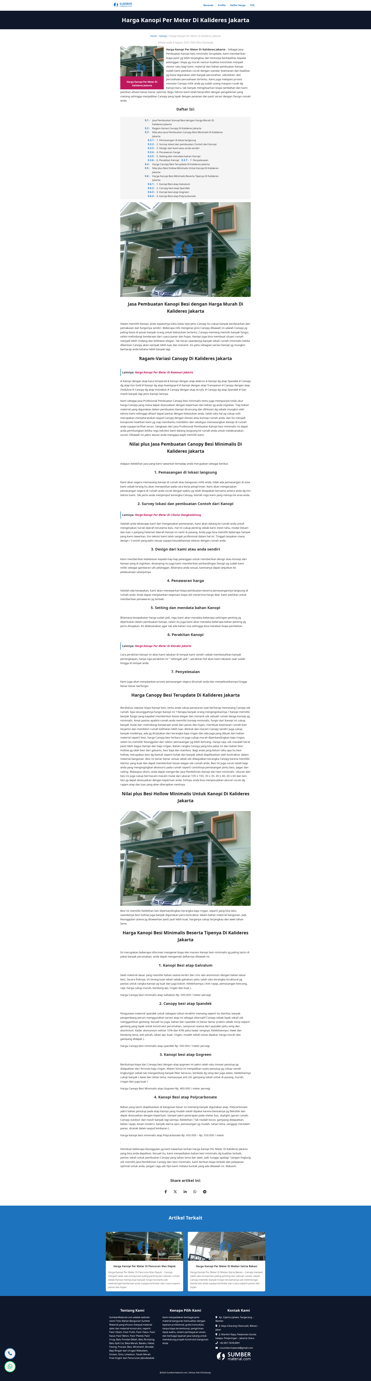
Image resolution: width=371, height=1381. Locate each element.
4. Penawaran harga (168, 152)
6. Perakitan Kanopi (168, 160)
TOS (252, 5)
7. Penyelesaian (199, 160)
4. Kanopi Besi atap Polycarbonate (176, 196)
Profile (221, 5)
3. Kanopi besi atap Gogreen (173, 192)
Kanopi (163, 36)
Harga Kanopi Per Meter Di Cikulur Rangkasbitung (168, 515)
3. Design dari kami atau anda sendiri (178, 148)
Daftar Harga (237, 5)
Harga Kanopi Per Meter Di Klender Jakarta (163, 646)
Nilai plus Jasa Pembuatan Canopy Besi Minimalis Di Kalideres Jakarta (187, 134)
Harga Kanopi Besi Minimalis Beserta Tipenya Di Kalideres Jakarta (185, 178)
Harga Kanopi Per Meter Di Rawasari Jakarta (164, 372)
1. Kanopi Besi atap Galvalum (173, 184)
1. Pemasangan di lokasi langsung (176, 140)
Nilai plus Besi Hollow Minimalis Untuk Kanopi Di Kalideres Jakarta (185, 170)
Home (153, 36)
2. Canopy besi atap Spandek (173, 188)
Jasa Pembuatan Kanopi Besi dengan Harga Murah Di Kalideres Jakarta (183, 122)
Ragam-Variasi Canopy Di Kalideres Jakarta (176, 128)
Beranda (208, 5)
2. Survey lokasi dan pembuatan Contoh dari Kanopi (187, 144)
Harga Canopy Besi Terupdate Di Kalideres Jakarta (181, 164)
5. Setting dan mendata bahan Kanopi (178, 156)
